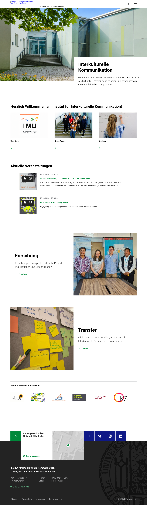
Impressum (40, 499)
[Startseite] (15, 436)
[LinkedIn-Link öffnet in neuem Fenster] (121, 436)
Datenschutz (26, 499)
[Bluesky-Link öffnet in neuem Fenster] (100, 436)
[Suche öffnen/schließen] (128, 4)
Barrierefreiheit (55, 499)
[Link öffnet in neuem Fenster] (52, 445)
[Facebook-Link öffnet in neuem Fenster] (89, 436)
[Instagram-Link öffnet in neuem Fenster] (110, 436)
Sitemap (13, 499)
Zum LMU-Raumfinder (22, 487)
